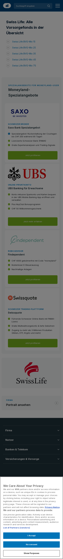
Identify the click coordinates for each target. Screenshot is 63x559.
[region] (31, 518)
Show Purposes (31, 553)
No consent (31, 544)
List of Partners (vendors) (16, 527)
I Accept (31, 535)
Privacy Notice (52, 507)
